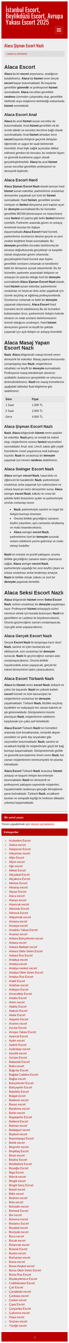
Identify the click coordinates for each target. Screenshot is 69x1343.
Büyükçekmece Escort (23, 1278)
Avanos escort (18, 1023)
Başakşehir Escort (20, 1117)
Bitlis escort (16, 1193)
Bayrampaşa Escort (21, 1138)
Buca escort (16, 1236)
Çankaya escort (19, 1295)
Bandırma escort (19, 1108)
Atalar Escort (17, 1015)
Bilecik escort (17, 1176)
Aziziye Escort (18, 1057)
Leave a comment (17, 53)
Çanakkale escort (20, 1291)
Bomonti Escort (18, 1210)
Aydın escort (17, 1040)
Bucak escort (17, 1240)
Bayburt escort (18, 1134)
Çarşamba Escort (20, 1308)
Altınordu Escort (19, 908)
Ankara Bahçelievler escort (26, 938)
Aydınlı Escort (17, 1044)
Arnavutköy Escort (20, 993)
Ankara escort (17, 942)
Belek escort (17, 1142)
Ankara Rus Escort (21, 955)
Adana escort (17, 844)
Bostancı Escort (19, 1223)
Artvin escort (17, 1002)
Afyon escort (17, 861)
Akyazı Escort (17, 891)
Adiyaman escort (19, 853)
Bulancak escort (19, 1244)
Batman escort (18, 1125)
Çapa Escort (17, 1304)
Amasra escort (18, 921)
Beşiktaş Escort (18, 1151)
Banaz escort (17, 1104)
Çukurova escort (19, 1312)
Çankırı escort (17, 1300)
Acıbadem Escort (19, 840)
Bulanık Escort (18, 1249)
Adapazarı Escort (20, 849)
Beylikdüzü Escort (20, 1164)
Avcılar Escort (17, 1027)
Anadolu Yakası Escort (23, 930)
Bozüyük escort (18, 1232)
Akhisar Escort (18, 883)
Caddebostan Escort (22, 1283)
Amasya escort (18, 925)
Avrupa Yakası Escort (22, 1032)
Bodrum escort (18, 1198)
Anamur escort (18, 934)
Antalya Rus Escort (21, 976)
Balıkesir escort (18, 1100)
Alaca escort (17, 895)
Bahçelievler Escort (21, 1083)
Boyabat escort (18, 1227)
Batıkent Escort (18, 1121)
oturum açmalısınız (42, 824)
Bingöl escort (17, 1181)
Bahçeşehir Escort (20, 1087)
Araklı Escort (17, 981)
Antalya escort (18, 964)
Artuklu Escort (18, 998)
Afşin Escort (16, 857)
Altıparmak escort (20, 917)
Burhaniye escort (19, 1257)
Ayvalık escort (18, 1053)
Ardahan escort (18, 985)
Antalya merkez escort (23, 968)
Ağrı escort (15, 866)
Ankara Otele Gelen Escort (25, 951)
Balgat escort (17, 1095)
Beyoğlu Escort (18, 1168)
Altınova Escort (18, 912)
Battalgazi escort (19, 1129)
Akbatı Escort (17, 870)
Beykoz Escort (18, 1159)
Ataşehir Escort (18, 1019)
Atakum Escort (18, 1010)
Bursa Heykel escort (21, 1266)
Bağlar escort (17, 1078)
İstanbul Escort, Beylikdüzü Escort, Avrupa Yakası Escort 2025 (34, 15)
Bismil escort (17, 1189)
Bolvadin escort (18, 1206)
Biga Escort (16, 1172)
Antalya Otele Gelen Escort (26, 972)
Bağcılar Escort (18, 1070)
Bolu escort (16, 1202)
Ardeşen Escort (18, 989)
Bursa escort (17, 1261)
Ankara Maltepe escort (23, 947)
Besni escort (17, 1155)
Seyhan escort (18, 1321)
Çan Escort (16, 1287)
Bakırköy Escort (19, 1091)
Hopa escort (16, 1317)
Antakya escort (18, 959)
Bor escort (15, 1215)
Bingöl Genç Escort (21, 1185)
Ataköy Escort (17, 1006)
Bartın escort (17, 1112)
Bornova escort (18, 1219)
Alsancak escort (19, 904)
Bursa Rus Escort (20, 1274)
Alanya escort (17, 900)
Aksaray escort (18, 887)
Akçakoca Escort (19, 878)
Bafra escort (16, 1066)
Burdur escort (17, 1253)
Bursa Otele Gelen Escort (25, 1270)
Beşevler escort (18, 1147)
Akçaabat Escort (19, 874)
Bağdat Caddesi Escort (23, 1074)
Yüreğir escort (18, 1325)
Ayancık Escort (18, 1036)
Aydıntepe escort (19, 1049)
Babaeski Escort (19, 1061)
